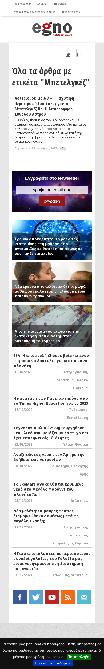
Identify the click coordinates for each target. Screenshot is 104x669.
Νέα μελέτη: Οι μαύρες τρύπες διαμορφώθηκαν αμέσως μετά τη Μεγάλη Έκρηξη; (46, 515)
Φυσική (81, 444)
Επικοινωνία (59, 3)
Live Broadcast (22, 3)
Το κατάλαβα (78, 657)
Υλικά (68, 444)
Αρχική (41, 3)
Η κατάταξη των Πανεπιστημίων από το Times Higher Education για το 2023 (50, 401)
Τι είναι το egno (71, 11)
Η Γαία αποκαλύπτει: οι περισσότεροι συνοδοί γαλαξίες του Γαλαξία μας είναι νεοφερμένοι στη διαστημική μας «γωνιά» (51, 561)
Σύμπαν (81, 543)
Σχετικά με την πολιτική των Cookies (34, 11)
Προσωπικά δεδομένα (53, 663)
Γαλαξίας (61, 575)
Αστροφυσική (75, 372)
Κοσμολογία (62, 543)
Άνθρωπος (78, 409)
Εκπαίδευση (77, 417)
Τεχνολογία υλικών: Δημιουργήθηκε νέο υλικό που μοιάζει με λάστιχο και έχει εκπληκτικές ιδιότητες (51, 432)
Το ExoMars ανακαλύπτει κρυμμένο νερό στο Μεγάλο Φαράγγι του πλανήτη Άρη (48, 489)
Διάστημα (65, 380)
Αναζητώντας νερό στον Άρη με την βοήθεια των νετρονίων (49, 457)
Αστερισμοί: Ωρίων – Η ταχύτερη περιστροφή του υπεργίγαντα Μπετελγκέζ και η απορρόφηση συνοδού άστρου (44, 106)
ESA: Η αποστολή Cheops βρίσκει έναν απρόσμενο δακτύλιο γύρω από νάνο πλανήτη (51, 360)
